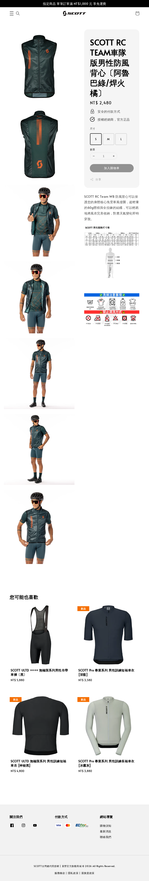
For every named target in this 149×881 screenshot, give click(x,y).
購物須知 (105, 825)
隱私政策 (73, 873)
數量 (92, 149)
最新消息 (105, 831)
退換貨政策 (88, 873)
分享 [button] (98, 179)
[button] (11, 13)
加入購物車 (112, 168)
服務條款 (60, 873)
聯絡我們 (105, 837)
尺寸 (92, 128)
